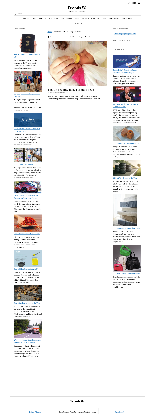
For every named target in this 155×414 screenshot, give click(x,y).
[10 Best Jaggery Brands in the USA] (127, 134)
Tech (50, 18)
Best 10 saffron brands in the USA (27, 234)
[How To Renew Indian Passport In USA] (28, 43)
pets (98, 18)
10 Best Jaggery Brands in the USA (126, 143)
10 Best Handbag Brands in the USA (126, 273)
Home (77, 18)
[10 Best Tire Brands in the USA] (127, 168)
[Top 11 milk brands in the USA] (28, 155)
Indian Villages (35, 412)
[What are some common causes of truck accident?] (28, 120)
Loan (93, 18)
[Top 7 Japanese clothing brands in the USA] (28, 82)
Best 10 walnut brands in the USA (27, 303)
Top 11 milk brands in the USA (25, 164)
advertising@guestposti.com (125, 33)
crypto (34, 18)
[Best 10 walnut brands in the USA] (28, 293)
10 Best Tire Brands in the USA (125, 178)
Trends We (77, 7)
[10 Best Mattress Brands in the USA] (125, 210)
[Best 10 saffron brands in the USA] (28, 223)
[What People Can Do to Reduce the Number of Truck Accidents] (28, 329)
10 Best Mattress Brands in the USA (126, 228)
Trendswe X (119, 412)
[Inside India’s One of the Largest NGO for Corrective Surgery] (127, 62)
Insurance (85, 18)
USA (62, 18)
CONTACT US (77, 23)
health (25, 18)
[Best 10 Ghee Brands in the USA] (28, 259)
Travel (56, 18)
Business (69, 18)
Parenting (42, 18)
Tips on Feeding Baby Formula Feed (71, 90)
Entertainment (114, 18)
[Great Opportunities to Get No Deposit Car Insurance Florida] (28, 187)
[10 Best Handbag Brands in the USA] (127, 258)
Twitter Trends (127, 18)
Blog (104, 18)
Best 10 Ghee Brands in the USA (26, 269)
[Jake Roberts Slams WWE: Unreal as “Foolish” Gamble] (127, 94)
